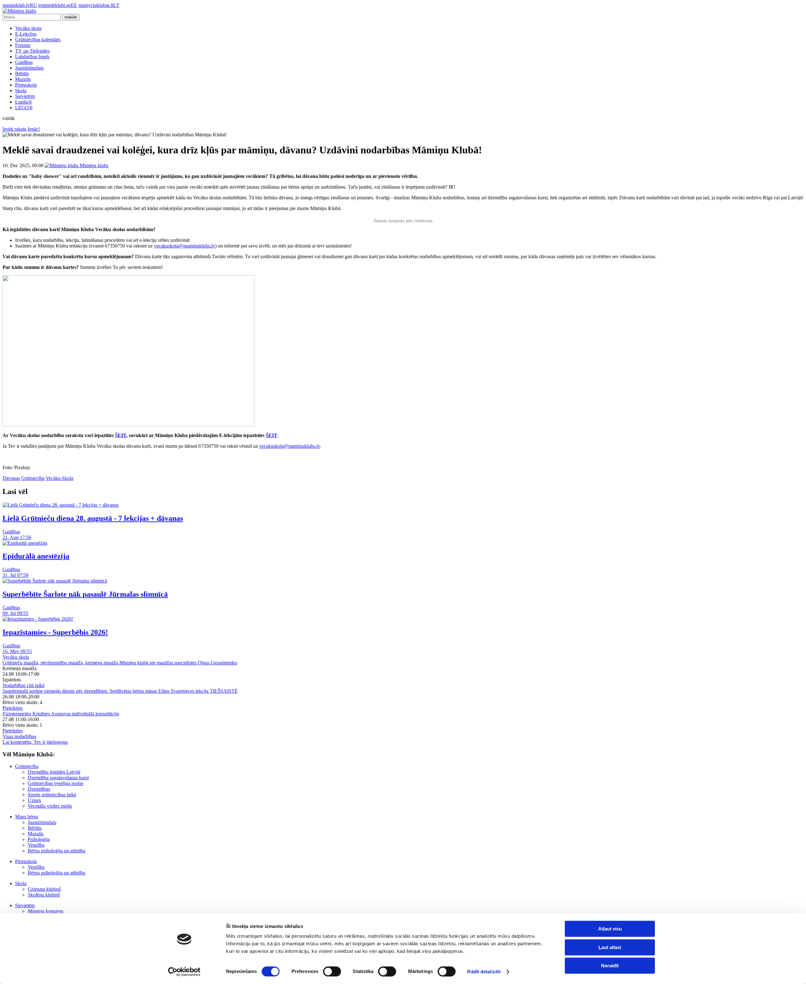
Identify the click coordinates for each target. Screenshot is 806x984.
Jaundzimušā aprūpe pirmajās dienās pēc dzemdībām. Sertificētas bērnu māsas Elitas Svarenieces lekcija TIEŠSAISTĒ (120, 691)
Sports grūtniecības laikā (52, 794)
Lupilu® (23, 102)
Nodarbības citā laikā (23, 685)
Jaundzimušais (29, 68)
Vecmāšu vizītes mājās (50, 806)
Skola (20, 90)
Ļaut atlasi (610, 947)
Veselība (36, 845)
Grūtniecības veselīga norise (55, 783)
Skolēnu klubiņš (44, 894)
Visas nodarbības (19, 736)
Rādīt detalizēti (484, 971)
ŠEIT (120, 435)
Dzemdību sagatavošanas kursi (58, 777)
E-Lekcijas (26, 34)
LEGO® (24, 107)
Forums (22, 45)
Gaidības (24, 62)
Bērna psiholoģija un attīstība (56, 850)
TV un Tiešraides (32, 51)
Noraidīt (610, 965)
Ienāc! (34, 129)
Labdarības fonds (32, 56)
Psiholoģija (39, 839)
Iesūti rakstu (14, 129)
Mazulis (23, 79)
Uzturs (34, 800)
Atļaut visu (610, 928)
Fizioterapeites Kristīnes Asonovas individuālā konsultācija (61, 713)
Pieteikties (13, 708)
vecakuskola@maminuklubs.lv (184, 245)
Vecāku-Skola (59, 478)
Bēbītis (22, 73)
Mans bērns (26, 816)
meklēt (71, 17)
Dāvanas (11, 478)
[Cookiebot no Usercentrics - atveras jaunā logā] (184, 971)
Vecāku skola (28, 28)
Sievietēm (25, 96)
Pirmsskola (26, 85)
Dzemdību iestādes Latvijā (54, 772)
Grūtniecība (32, 478)
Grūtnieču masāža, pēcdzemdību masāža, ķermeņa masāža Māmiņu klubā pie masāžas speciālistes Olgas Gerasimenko (120, 662)
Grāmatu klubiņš (44, 889)
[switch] (332, 971)
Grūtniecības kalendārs (37, 39)
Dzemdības (39, 789)
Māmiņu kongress (45, 911)
